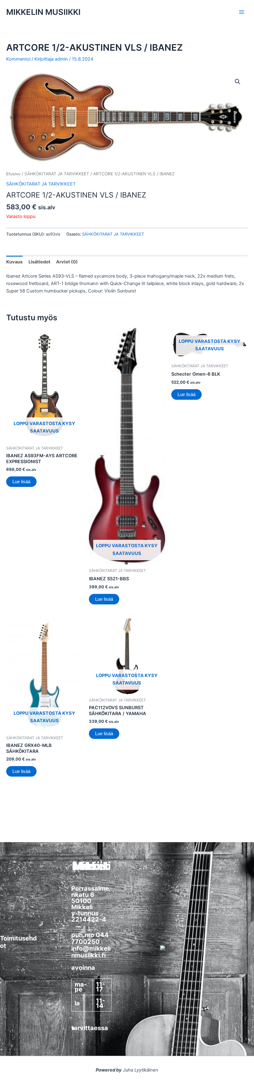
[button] (237, 81)
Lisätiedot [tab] (39, 262)
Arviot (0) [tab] (67, 262)
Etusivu (13, 173)
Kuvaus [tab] (14, 262)
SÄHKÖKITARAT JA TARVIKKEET (56, 173)
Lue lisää (21, 481)
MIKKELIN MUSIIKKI (43, 12)
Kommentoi (18, 59)
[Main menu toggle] (241, 12)
